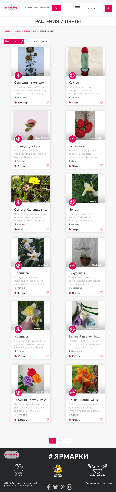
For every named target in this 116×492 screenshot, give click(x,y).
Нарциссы (22, 273)
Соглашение (92, 483)
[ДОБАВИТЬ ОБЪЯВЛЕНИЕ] (108, 8)
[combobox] (92, 8)
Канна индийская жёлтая (85, 400)
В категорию (11, 41)
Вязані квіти (77, 146)
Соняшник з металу (29, 82)
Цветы (43, 41)
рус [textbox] (90, 8)
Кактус (74, 82)
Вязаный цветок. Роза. (30, 400)
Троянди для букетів (29, 146)
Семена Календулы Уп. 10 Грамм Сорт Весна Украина (31, 209)
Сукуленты (77, 273)
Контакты (106, 483)
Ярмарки (16, 483)
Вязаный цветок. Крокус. (85, 336)
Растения (32, 41)
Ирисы (74, 209)
